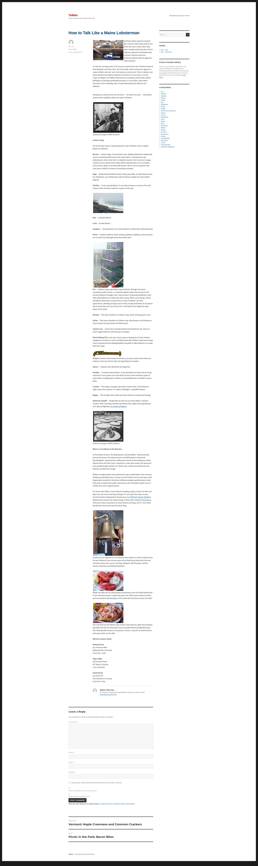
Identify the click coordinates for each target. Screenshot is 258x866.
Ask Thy (163, 94)
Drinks (163, 100)
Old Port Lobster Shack (139, 497)
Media (163, 121)
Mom (162, 123)
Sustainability (165, 138)
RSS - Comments (166, 52)
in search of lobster (119, 406)
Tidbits (73, 15)
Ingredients (164, 117)
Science (163, 136)
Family (163, 109)
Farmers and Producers (168, 111)
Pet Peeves (164, 126)
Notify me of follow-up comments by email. (83, 790)
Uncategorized (165, 145)
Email (72, 762)
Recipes (163, 130)
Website (72, 772)
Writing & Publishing (167, 147)
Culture (71, 52)
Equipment (164, 104)
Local (162, 119)
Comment (73, 722)
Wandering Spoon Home (179, 16)
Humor (163, 115)
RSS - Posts (164, 50)
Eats (162, 102)
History (163, 113)
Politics (163, 128)
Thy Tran (71, 46)
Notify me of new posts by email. (79, 796)
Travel (163, 143)
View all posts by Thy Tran (108, 694)
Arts (162, 92)
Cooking (163, 96)
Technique (164, 140)
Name (71, 752)
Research (164, 132)
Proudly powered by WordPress (85, 854)
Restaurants (78, 52)
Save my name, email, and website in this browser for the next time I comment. (96, 783)
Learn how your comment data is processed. (117, 804)
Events (163, 106)
